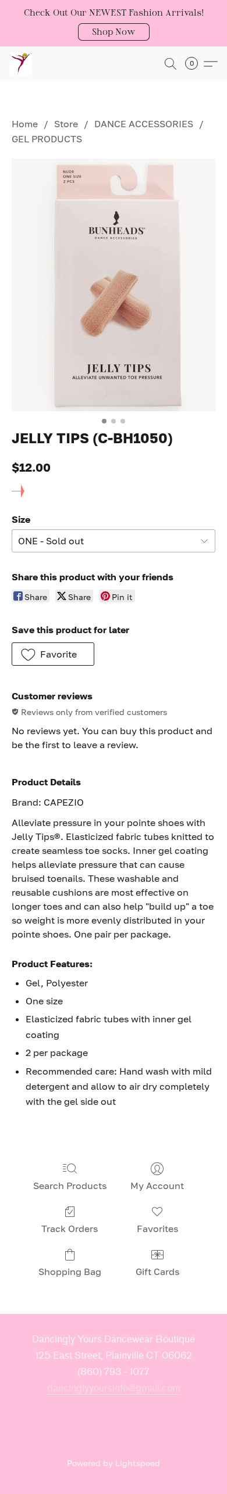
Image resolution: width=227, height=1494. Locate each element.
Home (25, 124)
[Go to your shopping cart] (195, 64)
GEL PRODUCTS (47, 139)
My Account (157, 1185)
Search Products (70, 1185)
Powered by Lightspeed (113, 1463)
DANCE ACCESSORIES (143, 124)
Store (66, 124)
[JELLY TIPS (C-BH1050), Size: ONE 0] (113, 285)
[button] (114, 32)
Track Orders (69, 1228)
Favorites (157, 1228)
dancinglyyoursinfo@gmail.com (113, 1388)
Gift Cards (157, 1271)
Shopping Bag (69, 1271)
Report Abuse (113, 1443)
